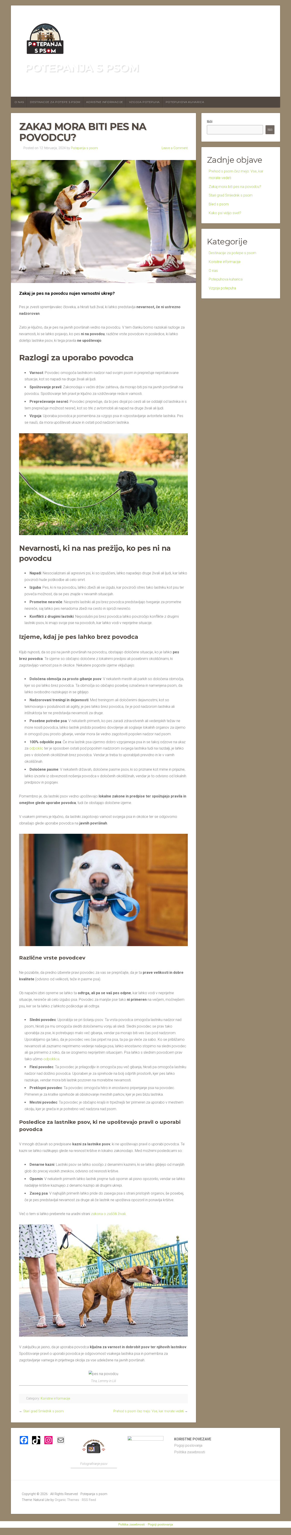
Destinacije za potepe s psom (55, 102)
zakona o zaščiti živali (108, 1214)
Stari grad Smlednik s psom (43, 1411)
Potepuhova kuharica (185, 102)
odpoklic (36, 748)
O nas (19, 102)
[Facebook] (24, 1440)
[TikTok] (36, 1440)
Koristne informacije (104, 102)
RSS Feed (89, 1500)
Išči (209, 121)
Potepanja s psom (82, 67)
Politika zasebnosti (189, 1452)
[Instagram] (48, 1440)
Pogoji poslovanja (188, 1445)
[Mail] (61, 1440)
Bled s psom (219, 204)
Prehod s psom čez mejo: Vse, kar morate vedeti (148, 1411)
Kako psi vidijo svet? (225, 213)
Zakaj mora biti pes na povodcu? (235, 186)
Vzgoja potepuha (144, 102)
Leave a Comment (175, 148)
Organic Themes (67, 1500)
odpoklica (51, 1059)
